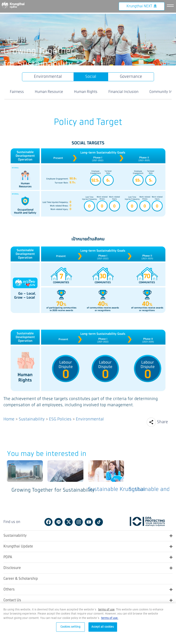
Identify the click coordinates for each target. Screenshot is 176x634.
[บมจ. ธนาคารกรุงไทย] (16, 5)
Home (8, 419)
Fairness (17, 92)
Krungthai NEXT (139, 6)
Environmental (48, 77)
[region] (88, 618)
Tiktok (99, 522)
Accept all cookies (102, 627)
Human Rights (85, 92)
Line (59, 522)
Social (90, 77)
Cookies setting (70, 627)
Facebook (48, 522)
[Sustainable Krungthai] (65, 478)
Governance (131, 77)
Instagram (79, 522)
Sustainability (32, 419)
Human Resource (49, 92)
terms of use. (109, 618)
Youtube (89, 522)
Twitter (69, 522)
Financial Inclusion (123, 92)
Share (162, 422)
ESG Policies (60, 419)
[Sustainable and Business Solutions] (106, 478)
